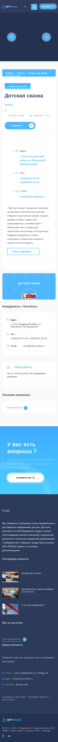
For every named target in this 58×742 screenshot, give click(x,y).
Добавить (47, 6)
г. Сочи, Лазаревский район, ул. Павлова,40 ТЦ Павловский (33, 160)
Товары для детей (37, 73)
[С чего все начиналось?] (10, 609)
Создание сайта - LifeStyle (37, 730)
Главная (9, 73)
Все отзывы (18, 115)
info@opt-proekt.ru (23, 678)
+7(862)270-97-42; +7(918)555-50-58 (30, 180)
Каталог (21, 73)
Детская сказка (29, 283)
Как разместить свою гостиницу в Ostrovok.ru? (38, 590)
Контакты (8, 700)
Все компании (14, 407)
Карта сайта (17, 730)
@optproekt (22, 684)
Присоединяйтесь (11, 639)
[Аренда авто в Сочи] (10, 577)
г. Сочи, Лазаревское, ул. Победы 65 (30, 673)
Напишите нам (24, 478)
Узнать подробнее (22, 251)
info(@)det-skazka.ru (32, 196)
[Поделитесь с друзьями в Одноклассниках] (3, 735)
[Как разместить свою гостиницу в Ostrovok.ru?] (10, 593)
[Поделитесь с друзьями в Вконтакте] (9, 735)
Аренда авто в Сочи (31, 573)
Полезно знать (38, 697)
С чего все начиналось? (33, 605)
